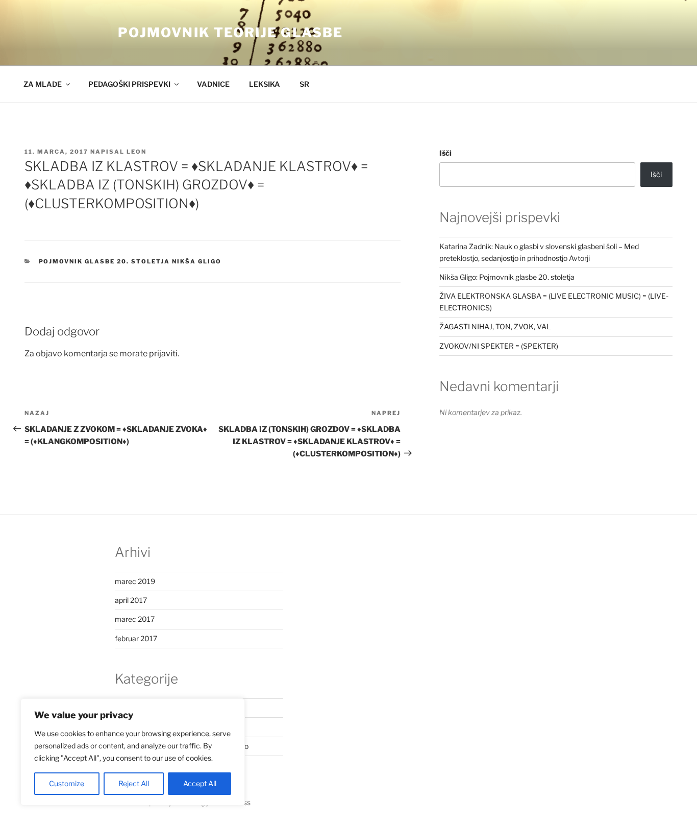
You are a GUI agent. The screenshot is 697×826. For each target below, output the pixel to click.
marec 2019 (135, 581)
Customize (66, 783)
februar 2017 (136, 638)
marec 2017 (135, 619)
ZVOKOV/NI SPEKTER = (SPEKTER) (498, 346)
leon (136, 151)
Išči (445, 153)
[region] (132, 752)
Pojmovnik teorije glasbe (230, 32)
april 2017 (131, 600)
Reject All (133, 783)
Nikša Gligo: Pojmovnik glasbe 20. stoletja (507, 277)
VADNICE (213, 84)
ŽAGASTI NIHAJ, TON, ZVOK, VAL (495, 326)
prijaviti (163, 353)
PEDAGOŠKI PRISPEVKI (129, 84)
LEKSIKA (264, 84)
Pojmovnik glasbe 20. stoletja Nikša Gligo (130, 261)
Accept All (199, 783)
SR (304, 84)
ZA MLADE (42, 84)
